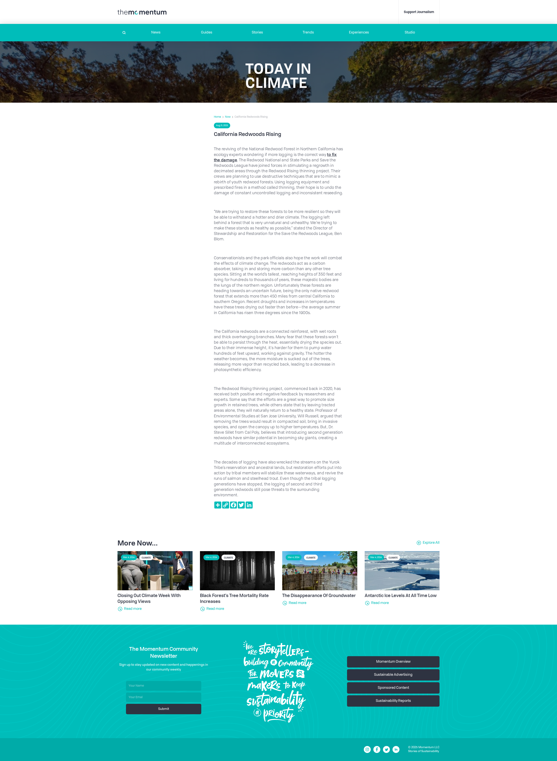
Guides (206, 32)
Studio (410, 32)
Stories (257, 32)
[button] (156, 32)
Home (217, 117)
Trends (308, 32)
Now (228, 117)
